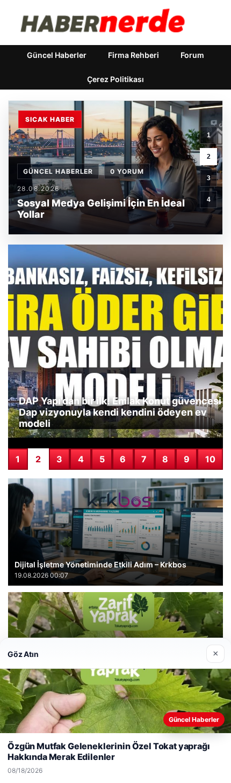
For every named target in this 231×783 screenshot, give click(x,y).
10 (210, 459)
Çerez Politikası (115, 79)
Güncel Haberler (56, 55)
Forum (192, 55)
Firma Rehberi (133, 55)
